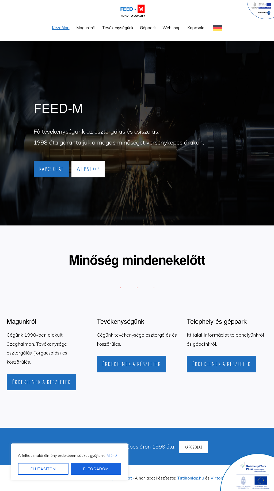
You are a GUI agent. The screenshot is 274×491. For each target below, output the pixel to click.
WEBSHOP (88, 169)
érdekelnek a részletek (41, 382)
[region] (69, 461)
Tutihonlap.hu (190, 478)
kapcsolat (51, 169)
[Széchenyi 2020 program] (244, 470)
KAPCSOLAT (193, 447)
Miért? (112, 455)
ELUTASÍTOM (43, 468)
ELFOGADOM (96, 468)
